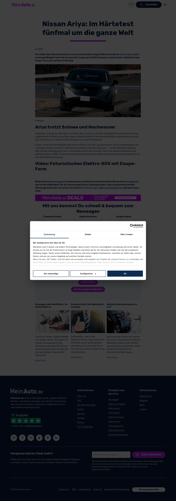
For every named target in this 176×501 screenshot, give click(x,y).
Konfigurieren (86, 273)
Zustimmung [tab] (49, 234)
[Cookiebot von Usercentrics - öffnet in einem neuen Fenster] (132, 226)
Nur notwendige (51, 273)
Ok (125, 273)
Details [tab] (88, 234)
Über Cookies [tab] (126, 234)
